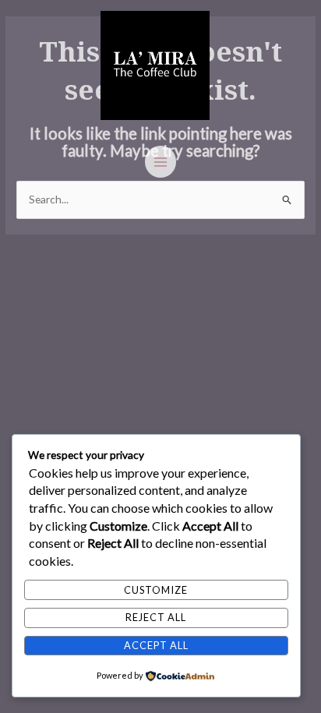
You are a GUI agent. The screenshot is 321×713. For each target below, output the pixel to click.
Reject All (155, 617)
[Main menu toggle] (161, 162)
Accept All (156, 645)
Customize (156, 590)
